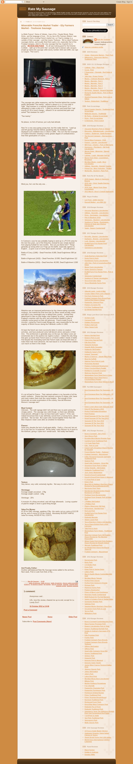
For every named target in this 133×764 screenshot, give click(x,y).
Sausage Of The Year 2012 (94, 425)
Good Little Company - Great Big (96, 463)
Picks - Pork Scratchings (94, 118)
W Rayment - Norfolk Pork (94, 508)
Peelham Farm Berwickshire (95, 495)
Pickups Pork (89, 585)
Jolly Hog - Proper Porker (94, 76)
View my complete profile (94, 47)
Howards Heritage (91, 345)
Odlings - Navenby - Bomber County (98, 166)
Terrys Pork (89, 611)
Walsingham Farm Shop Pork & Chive (98, 375)
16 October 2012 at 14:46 (39, 606)
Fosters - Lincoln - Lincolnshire (96, 142)
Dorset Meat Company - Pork (95, 140)
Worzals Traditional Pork (93, 545)
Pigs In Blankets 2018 (93, 217)
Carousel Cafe (90, 320)
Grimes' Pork (89, 656)
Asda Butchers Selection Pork (96, 256)
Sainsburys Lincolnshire (93, 248)
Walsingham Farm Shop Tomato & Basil (99, 382)
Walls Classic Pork (91, 722)
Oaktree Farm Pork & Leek (94, 361)
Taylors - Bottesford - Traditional (96, 101)
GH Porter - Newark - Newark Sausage (99, 90)
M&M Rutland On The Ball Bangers (97, 597)
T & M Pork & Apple (92, 715)
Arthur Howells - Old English (95, 468)
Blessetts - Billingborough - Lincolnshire (99, 131)
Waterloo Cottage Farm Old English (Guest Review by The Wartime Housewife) (97, 537)
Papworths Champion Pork (94, 688)
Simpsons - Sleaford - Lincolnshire (97, 220)
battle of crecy (45, 583)
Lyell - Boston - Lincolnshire (95, 241)
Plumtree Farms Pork (92, 587)
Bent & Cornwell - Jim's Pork (95, 434)
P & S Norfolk (89, 686)
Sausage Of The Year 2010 (94, 421)
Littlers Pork (89, 572)
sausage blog (73, 584)
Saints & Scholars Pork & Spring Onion (99, 599)
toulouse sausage (72, 586)
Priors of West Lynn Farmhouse (96, 592)
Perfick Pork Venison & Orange (96, 583)
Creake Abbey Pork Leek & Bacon (97, 293)
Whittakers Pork (91, 613)
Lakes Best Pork (91, 676)
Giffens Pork (89, 649)
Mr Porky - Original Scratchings (96, 116)
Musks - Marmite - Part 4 (94, 88)
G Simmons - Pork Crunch (94, 121)
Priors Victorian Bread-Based (95, 697)
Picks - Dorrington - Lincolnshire (96, 215)
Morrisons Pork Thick (92, 488)
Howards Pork (90, 658)
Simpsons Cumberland (93, 276)
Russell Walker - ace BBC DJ (95, 202)
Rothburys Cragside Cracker (95, 370)
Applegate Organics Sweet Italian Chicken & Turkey (97, 734)
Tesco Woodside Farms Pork (95, 283)
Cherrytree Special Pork (93, 340)
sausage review (61, 586)
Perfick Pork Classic (92, 580)
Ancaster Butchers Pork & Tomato (97, 129)
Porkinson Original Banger (94, 693)
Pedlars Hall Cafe (91, 325)
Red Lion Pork (90, 511)
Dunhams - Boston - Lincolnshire (97, 239)
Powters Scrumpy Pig (93, 305)
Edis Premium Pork (92, 635)
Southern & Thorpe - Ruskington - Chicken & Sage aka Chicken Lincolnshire (97, 224)
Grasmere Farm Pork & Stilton (96, 465)
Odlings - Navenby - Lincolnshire (96, 213)
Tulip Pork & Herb (91, 528)
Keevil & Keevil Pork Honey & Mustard (99, 477)
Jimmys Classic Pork (92, 669)
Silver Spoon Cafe (91, 327)
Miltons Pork (89, 681)
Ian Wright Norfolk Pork (93, 309)
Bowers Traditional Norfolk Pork (96, 629)
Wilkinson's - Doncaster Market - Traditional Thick (97, 58)
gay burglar (47, 584)
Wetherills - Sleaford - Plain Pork (96, 171)
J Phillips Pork (90, 504)
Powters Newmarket (92, 590)
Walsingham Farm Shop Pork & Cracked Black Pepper (96, 378)
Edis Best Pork (90, 342)
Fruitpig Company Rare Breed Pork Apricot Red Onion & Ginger (98, 299)
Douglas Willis (90, 754)
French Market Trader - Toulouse (96, 452)
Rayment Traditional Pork (94, 700)
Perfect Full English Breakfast (96, 411)
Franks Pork (89, 637)
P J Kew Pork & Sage (92, 479)
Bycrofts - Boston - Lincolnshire (96, 236)
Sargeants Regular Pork (93, 601)
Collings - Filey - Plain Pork (94, 67)
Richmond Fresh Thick (93, 702)
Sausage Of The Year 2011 (94, 423)
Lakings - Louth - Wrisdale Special (97, 155)
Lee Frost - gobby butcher (94, 200)
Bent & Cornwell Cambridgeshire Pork (99, 621)
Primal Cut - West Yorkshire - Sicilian (98, 168)
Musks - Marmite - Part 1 (94, 81)
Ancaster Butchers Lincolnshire (96, 210)
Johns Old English (91, 671)
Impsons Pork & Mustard (94, 660)
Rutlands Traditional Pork (94, 709)
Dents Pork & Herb (91, 258)
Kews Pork (89, 567)
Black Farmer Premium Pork (95, 624)
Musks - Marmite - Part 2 (94, 83)
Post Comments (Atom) (42, 621)
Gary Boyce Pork (91, 436)
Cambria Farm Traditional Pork (96, 441)
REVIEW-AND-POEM (36, 46)
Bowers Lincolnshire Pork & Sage (97, 626)
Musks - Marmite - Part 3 (94, 86)
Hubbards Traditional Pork (94, 470)
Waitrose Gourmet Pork (93, 373)
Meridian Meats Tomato (93, 578)
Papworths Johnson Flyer (94, 302)
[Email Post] (76, 581)
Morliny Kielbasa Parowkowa (95, 683)
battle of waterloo (56, 583)
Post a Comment (30, 610)
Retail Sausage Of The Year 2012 (97, 418)
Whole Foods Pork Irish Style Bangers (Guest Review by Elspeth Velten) (98, 542)
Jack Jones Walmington (93, 472)
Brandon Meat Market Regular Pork (98, 438)
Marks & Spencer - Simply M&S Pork (98, 356)
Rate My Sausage (41, 9)
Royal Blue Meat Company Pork (96, 704)
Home (50, 617)
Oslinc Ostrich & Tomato (93, 269)
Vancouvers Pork (91, 720)
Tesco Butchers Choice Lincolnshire (98, 522)
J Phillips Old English (92, 501)
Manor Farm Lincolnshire (94, 267)
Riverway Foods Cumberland (95, 594)
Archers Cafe (90, 318)
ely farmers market (37, 584)
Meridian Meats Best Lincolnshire (97, 679)
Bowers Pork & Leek (92, 338)
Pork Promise (90, 414)
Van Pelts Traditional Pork (94, 718)
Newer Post (26, 617)
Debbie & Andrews (91, 752)
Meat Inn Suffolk (90, 359)
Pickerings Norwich (92, 363)
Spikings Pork (90, 604)
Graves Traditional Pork (93, 653)
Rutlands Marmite (91, 517)
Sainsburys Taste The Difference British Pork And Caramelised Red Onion (99, 712)
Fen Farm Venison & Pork (94, 296)
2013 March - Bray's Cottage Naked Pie (99, 191)
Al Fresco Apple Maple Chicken (96, 731)
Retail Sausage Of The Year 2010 (97, 416)
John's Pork (89, 674)
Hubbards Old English (93, 349)
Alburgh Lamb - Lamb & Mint (95, 291)
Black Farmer (90, 750)
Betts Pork (88, 562)
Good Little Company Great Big (96, 651)
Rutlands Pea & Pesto (93, 707)
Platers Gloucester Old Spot (95, 506)
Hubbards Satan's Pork (93, 352)
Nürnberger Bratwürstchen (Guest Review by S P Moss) (97, 492)
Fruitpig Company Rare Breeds (96, 640)
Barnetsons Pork (91, 560)
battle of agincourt (34, 583)
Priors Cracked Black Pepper (95, 368)
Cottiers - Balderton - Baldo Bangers (98, 133)
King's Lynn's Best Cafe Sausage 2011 (99, 407)
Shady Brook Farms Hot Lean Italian (98, 737)
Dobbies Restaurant (92, 322)
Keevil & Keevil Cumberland (95, 475)
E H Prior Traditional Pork (94, 307)
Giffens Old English (92, 646)
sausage (65, 584)
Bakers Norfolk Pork (92, 335)
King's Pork (89, 482)
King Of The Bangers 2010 (94, 409)
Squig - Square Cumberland (95, 228)
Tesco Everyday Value (93, 281)
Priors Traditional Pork (93, 695)
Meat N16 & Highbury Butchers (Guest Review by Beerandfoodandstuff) (99, 485)
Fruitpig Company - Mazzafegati (96, 454)
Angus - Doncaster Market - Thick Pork (99, 55)
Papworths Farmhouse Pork (95, 690)
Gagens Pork (89, 461)
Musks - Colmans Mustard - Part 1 (97, 79)
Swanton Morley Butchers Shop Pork (98, 606)
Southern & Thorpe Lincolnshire (96, 278)
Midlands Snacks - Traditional (95, 114)
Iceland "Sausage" (91, 354)
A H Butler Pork (90, 565)
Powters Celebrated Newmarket (96, 366)
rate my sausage (57, 584)
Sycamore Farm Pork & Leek (95, 609)
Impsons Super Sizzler (93, 663)
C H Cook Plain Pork (92, 443)
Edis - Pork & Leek (91, 445)
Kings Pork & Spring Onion (94, 569)
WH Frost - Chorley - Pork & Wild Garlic (99, 145)
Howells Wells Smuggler (93, 347)
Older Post (73, 617)
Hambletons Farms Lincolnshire (96, 261)
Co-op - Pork (89, 70)
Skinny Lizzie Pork (91, 520)
